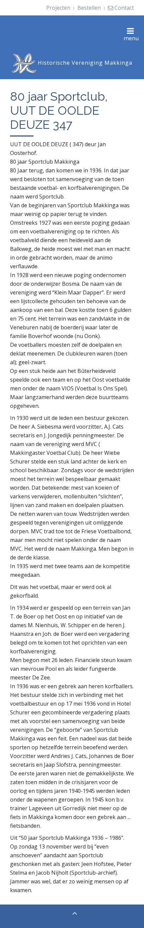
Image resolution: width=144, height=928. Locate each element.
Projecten (58, 7)
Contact (123, 7)
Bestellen (89, 7)
